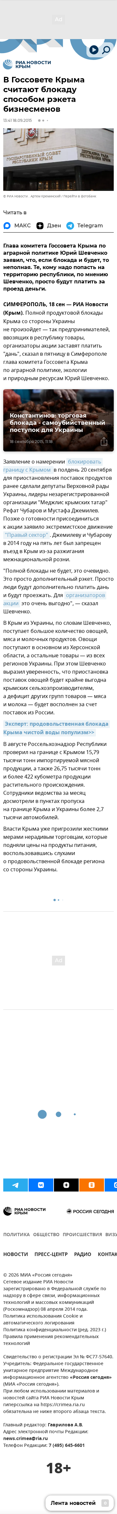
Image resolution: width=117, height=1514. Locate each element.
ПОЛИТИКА (16, 1235)
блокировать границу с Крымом (53, 466)
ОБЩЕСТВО (46, 1235)
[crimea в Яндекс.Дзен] (66, 1185)
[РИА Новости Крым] (26, 64)
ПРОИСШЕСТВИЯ (82, 1235)
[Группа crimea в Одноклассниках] (91, 1185)
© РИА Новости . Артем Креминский (31, 196)
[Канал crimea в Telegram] (15, 1185)
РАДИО (82, 1255)
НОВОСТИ (15, 1255)
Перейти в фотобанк (79, 196)
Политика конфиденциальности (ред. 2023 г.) (54, 1330)
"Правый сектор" (26, 535)
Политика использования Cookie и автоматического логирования (43, 1320)
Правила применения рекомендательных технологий (51, 1340)
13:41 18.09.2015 (17, 120)
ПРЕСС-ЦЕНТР (51, 1255)
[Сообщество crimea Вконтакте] (41, 1185)
